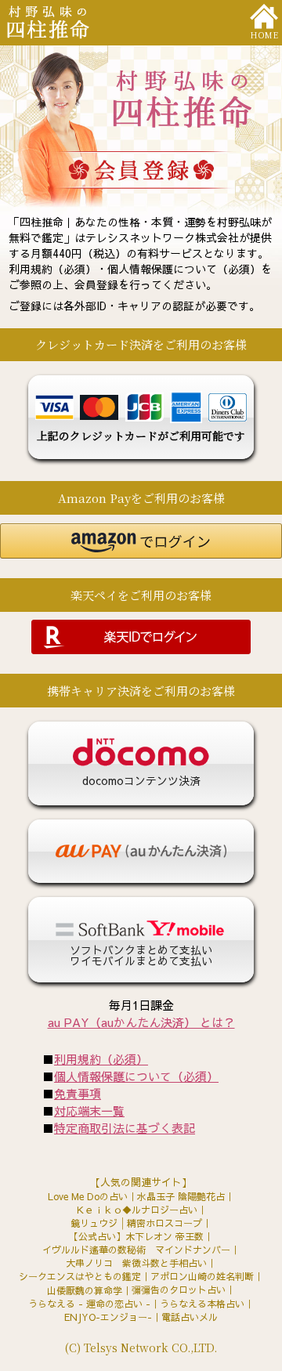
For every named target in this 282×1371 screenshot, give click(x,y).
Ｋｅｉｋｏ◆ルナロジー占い (136, 1209)
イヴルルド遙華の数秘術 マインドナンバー (136, 1249)
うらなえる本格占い (202, 1303)
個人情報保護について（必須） (136, 1076)
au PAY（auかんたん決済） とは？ (141, 1022)
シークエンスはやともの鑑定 (80, 1276)
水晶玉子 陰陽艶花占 (181, 1196)
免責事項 (77, 1093)
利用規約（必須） (101, 1059)
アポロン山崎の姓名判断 (202, 1276)
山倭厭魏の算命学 (84, 1290)
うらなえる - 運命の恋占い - (89, 1303)
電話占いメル (189, 1317)
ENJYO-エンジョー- (108, 1317)
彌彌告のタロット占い (179, 1289)
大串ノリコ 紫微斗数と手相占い (136, 1263)
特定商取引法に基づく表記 (124, 1128)
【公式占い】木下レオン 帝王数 (136, 1236)
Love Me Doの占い (88, 1196)
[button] (141, 541)
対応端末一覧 (89, 1110)
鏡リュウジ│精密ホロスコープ (136, 1223)
